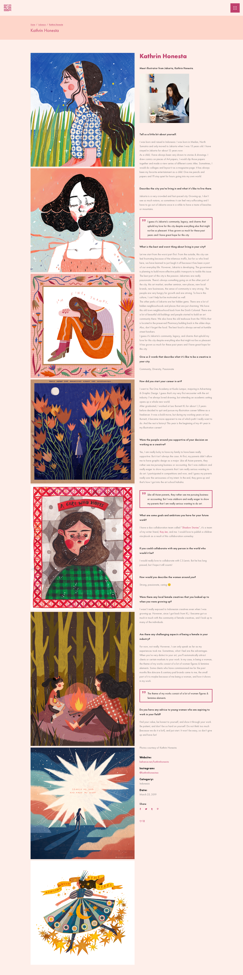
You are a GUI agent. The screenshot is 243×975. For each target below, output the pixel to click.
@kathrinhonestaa (149, 772)
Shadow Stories (190, 527)
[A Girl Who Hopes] (83, 547)
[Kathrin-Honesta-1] (83, 110)
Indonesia (42, 24)
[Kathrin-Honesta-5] (83, 679)
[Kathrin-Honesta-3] (83, 220)
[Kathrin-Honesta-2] (83, 431)
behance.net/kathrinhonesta (154, 761)
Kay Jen (164, 532)
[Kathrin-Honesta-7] (83, 803)
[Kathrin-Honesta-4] (83, 326)
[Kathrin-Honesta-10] (83, 913)
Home (33, 24)
